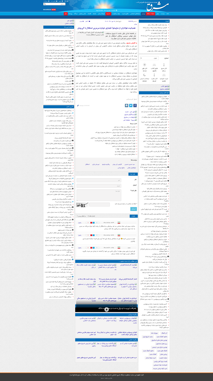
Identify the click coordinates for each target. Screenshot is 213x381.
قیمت (167, 21)
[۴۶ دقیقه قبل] (127, 323)
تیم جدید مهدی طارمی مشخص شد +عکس (155, 196)
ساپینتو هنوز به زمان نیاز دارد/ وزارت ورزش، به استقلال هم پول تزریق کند (115, 132)
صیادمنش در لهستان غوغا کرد (159, 231)
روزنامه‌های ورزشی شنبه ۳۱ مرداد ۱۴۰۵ (156, 257)
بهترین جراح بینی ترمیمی (159, 347)
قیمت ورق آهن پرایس (160, 361)
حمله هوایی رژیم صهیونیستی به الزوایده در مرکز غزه (59, 246)
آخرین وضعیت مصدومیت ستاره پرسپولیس (155, 304)
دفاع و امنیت (125, 14)
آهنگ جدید (153, 354)
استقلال (87, 164)
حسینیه (108, 14)
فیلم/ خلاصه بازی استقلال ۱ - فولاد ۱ (125, 149)
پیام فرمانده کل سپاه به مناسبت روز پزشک (59, 205)
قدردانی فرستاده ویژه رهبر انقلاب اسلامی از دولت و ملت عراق (60, 234)
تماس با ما (53, 1)
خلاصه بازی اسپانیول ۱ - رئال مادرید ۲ (157, 144)
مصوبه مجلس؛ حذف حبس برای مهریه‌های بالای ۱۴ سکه (59, 32)
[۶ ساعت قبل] (127, 289)
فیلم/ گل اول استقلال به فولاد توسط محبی (123, 130)
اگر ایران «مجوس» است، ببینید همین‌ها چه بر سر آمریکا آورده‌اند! (59, 101)
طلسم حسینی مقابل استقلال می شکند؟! (156, 125)
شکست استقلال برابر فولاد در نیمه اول (124, 127)
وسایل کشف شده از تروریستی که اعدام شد (59, 50)
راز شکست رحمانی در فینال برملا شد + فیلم (155, 141)
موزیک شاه (154, 333)
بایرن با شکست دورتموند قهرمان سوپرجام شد (154, 159)
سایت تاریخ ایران (148, 337)
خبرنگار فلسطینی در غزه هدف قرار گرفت (60, 163)
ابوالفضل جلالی (131, 168)
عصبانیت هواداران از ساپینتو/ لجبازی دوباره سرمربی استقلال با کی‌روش (106, 28)
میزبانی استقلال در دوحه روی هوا (158, 275)
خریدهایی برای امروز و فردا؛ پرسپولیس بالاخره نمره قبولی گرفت (155, 326)
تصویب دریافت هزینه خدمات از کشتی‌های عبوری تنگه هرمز (59, 159)
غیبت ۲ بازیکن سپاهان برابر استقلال (157, 312)
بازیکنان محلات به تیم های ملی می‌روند (156, 130)
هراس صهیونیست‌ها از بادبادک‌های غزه (60, 192)
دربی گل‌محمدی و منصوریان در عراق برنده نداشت (156, 148)
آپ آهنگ (164, 333)
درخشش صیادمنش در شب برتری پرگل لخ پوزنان (153, 323)
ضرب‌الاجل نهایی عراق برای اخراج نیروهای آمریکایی (60, 172)
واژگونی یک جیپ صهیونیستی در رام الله (60, 189)
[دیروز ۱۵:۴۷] (86, 323)
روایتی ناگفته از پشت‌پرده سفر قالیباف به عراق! (58, 53)
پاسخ (80, 223)
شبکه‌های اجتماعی (135, 14)
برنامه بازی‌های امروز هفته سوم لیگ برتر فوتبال (154, 165)
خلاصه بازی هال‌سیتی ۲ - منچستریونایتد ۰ (155, 181)
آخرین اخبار (69, 107)
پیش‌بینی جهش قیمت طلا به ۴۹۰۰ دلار (156, 30)
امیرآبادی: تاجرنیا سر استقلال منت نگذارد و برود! (153, 296)
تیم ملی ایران (95, 164)
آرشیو (60, 1)
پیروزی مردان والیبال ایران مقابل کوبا (157, 189)
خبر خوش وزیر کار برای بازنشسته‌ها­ (61, 61)
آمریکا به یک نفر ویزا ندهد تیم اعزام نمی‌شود (154, 272)
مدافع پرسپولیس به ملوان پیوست (158, 307)
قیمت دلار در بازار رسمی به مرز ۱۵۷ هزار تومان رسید (155, 42)
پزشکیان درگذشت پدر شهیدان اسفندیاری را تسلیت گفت (60, 251)
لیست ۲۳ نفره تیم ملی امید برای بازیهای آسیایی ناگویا (155, 210)
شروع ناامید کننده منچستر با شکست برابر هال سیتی (155, 185)
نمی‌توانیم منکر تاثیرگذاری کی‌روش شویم (124, 135)
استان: (166, 58)
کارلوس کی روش (117, 164)
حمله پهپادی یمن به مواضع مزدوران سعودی (59, 222)
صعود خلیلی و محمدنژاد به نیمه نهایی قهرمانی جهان (155, 192)
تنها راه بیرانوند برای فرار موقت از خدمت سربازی (154, 234)
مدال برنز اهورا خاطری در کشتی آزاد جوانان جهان (153, 270)
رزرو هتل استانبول (161, 344)
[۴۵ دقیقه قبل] (127, 270)
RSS (65, 1)
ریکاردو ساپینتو (106, 164)
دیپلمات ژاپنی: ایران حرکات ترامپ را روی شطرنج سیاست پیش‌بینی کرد (59, 241)
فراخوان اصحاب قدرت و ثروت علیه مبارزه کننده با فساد (59, 134)
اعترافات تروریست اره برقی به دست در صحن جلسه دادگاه (117, 308)
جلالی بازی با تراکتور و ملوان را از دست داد (155, 310)
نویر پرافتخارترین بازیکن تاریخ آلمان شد (156, 138)
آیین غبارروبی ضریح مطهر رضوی (86, 357)
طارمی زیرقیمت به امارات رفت (158, 162)
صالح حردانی (121, 168)
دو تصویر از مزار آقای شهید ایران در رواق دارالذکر (58, 56)
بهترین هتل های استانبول (159, 340)
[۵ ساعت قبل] (86, 349)
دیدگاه (76, 14)
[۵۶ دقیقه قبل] (106, 270)
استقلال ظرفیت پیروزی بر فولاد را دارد (125, 154)
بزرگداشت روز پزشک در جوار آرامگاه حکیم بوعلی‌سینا (108, 358)
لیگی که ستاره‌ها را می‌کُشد (159, 259)
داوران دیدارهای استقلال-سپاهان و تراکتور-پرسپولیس (156, 240)
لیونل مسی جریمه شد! (161, 206)
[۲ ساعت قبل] (106, 349)
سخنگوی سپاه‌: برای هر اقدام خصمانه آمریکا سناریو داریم (60, 263)
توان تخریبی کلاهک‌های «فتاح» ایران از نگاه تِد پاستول (59, 93)
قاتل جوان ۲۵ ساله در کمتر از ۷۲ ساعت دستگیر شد (59, 68)
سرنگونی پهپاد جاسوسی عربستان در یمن (60, 297)
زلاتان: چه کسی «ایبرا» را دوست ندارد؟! (156, 173)
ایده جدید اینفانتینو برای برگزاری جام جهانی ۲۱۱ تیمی (155, 215)
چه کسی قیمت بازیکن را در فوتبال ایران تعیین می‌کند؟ (155, 263)
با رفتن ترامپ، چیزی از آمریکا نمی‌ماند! (60, 113)
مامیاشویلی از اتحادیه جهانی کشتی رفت (156, 136)
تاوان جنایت (68, 81)
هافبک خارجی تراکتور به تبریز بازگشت (156, 237)
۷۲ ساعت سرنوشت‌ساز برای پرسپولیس (156, 133)
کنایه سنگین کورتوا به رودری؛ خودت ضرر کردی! (154, 122)
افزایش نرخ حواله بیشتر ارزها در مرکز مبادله (155, 28)
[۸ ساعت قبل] (86, 289)
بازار (66, 14)
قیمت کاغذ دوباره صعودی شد (159, 33)
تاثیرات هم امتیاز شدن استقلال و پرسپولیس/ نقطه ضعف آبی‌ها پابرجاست (115, 141)
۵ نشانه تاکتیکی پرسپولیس (159, 254)
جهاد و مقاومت (116, 14)
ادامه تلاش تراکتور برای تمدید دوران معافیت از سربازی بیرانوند (155, 118)
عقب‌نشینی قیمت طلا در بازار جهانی (157, 51)
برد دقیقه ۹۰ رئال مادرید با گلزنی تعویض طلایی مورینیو (155, 152)
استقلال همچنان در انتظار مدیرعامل (157, 178)
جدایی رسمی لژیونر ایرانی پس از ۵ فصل (156, 219)
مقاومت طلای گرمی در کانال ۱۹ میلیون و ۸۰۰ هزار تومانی (155, 47)
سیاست (163, 14)
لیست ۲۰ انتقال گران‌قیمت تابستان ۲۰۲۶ (155, 170)
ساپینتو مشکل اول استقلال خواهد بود (125, 152)
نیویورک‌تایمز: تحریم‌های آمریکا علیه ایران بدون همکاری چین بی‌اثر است (59, 283)
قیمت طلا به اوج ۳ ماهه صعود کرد (157, 39)
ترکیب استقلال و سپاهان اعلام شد (157, 109)
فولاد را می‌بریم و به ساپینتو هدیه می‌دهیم (123, 146)
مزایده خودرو (163, 358)
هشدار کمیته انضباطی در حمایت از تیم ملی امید (154, 112)
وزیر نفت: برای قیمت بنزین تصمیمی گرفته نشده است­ (59, 273)
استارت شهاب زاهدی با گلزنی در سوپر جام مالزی (153, 283)
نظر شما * (133, 190)
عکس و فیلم (82, 14)
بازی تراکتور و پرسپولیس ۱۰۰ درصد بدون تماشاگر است (154, 300)
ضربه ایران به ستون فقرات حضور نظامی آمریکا (58, 97)
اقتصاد (89, 14)
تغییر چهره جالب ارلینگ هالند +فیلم (157, 127)
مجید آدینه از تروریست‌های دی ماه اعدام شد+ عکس (59, 41)
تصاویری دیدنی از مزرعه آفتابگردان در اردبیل (59, 84)
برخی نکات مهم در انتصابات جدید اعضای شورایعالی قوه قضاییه (61, 122)
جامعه (94, 14)
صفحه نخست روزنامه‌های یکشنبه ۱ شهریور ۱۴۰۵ (58, 58)
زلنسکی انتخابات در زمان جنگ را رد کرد (60, 286)
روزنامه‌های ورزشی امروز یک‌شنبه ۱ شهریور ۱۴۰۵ (153, 167)
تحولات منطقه (150, 14)
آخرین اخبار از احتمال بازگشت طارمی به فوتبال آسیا (155, 316)
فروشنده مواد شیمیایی (160, 365)
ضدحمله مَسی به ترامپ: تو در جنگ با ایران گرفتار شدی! (59, 37)
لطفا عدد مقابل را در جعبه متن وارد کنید (126, 204)
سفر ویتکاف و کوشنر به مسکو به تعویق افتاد (59, 217)
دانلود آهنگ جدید (162, 337)
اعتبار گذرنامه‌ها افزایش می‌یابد (128, 279)
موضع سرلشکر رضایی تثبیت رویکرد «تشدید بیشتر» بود (60, 185)
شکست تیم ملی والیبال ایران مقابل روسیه (155, 278)
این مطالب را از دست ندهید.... (128, 261)
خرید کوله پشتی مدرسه (160, 368)
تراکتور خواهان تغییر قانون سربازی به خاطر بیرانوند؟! (156, 222)
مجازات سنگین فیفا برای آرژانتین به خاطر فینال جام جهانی (155, 290)
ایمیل (134, 185)
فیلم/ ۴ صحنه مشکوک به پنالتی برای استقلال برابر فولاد (120, 143)
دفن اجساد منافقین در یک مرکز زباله (61, 64)
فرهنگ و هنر (101, 14)
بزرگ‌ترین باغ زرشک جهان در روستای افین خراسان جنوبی (60, 77)
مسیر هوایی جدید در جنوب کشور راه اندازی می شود (59, 256)
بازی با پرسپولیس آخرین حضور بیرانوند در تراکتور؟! (156, 200)
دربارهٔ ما (46, 1)
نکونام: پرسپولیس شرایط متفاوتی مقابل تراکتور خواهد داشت (155, 97)
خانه (168, 14)
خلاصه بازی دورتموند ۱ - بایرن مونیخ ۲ (156, 156)
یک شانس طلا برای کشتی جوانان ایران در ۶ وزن (154, 281)
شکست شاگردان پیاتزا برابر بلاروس (157, 114)
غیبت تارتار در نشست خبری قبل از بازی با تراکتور (154, 106)
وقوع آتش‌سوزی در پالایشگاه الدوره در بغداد (59, 289)
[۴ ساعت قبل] (86, 270)
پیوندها (70, 14)
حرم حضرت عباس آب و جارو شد (127, 357)
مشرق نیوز (153, 5)
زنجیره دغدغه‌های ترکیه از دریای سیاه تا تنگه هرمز (57, 181)
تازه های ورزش (164, 93)
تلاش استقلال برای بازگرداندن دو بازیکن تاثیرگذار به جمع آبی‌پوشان (154, 250)
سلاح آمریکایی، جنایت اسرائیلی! (62, 260)
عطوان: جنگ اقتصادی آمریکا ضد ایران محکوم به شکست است (59, 293)
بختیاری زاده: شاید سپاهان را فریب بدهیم (155, 204)
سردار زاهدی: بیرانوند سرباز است (158, 267)
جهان (157, 14)
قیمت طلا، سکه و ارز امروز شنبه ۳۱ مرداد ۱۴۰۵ (154, 36)
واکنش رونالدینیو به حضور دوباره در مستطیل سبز (153, 320)
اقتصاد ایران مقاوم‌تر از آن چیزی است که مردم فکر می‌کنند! (59, 278)
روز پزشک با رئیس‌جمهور (64, 230)
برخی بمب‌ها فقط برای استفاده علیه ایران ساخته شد (59, 129)
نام (135, 179)
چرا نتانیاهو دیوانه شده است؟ (63, 202)
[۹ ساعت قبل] (106, 323)
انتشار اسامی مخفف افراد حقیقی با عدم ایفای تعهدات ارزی (60, 195)
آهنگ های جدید (162, 351)
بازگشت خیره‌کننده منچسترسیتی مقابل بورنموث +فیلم (155, 102)
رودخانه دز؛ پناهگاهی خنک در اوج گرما (60, 89)
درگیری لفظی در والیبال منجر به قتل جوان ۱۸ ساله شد (60, 46)
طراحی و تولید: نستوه (106, 378)
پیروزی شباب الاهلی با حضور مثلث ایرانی (156, 175)
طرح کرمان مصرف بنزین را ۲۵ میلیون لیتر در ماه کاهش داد (107, 280)
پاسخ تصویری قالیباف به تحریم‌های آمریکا (60, 178)
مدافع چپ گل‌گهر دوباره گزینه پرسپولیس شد (154, 294)
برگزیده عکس (133, 340)
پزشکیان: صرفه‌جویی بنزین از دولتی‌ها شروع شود (57, 110)
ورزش (143, 14)
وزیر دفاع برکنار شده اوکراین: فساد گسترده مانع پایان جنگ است (59, 72)
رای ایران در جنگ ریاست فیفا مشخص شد (155, 286)
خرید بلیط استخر (151, 358)
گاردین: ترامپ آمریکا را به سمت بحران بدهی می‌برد (60, 213)
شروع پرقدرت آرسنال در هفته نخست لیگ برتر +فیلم (155, 245)
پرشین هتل (163, 354)
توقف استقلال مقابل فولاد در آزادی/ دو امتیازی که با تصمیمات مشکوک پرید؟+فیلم (113, 138)
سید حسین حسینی (130, 164)
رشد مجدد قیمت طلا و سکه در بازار (157, 25)
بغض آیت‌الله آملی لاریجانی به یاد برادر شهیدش (58, 220)
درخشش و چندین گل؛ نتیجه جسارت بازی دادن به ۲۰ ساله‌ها (154, 227)
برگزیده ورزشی (132, 314)
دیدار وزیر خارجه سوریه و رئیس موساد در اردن (58, 125)
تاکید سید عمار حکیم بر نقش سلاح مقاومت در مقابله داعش (59, 117)
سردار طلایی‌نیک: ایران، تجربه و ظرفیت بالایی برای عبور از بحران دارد (59, 268)
